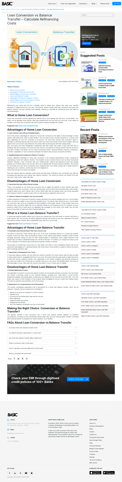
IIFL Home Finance (87, 222)
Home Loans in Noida (88, 250)
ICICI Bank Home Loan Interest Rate (93, 278)
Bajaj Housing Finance (88, 218)
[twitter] (20, 473)
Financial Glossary (95, 446)
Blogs (93, 3)
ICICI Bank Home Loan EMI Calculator (94, 302)
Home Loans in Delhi (88, 242)
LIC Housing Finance (88, 214)
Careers (91, 432)
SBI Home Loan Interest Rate (91, 274)
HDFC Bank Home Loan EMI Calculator (94, 306)
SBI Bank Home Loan (88, 186)
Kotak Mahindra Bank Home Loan (92, 202)
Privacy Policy (93, 451)
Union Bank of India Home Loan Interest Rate (96, 286)
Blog (8, 9)
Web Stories (93, 463)
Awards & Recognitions (96, 426)
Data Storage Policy (95, 440)
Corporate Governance (96, 437)
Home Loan (52, 3)
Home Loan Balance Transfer (19, 96)
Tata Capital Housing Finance (91, 230)
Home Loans (15, 9)
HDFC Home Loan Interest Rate (92, 270)
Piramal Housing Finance (89, 226)
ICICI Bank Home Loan (89, 190)
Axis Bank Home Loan (88, 194)
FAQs (91, 443)
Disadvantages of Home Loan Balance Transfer (25, 100)
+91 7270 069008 (13, 441)
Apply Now (86, 43)
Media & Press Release (96, 448)
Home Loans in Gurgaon (89, 246)
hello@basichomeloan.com (15, 433)
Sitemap (91, 457)
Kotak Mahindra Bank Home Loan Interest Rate (97, 282)
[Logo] (7, 4)
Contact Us (92, 434)
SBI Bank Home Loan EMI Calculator (93, 298)
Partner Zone (104, 3)
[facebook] (9, 473)
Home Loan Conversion (17, 90)
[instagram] (31, 473)
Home (3, 9)
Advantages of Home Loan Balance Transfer (24, 98)
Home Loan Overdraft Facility (28, 126)
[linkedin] (15, 473)
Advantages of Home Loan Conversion (22, 92)
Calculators (83, 3)
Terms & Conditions (95, 460)
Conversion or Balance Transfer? (20, 102)
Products (92, 454)
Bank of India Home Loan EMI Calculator (95, 316)
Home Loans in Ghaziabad (90, 254)
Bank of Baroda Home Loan (90, 198)
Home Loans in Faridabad (90, 258)
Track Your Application (68, 3)
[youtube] (26, 473)
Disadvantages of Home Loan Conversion (23, 94)
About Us (92, 423)
